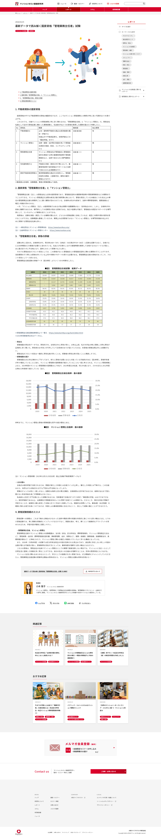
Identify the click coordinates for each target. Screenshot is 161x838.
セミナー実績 (54, 801)
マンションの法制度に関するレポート (131, 90)
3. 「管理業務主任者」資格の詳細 (31, 98)
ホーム (18, 13)
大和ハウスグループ (75, 832)
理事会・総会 (127, 43)
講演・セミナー (79, 4)
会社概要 (50, 832)
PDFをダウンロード (94, 571)
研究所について (97, 4)
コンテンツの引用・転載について (106, 797)
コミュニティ (127, 57)
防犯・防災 (126, 65)
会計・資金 (126, 79)
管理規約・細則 (127, 50)
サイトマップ (65, 832)
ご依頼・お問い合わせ (108, 771)
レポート (69, 9)
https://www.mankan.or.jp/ (60, 230)
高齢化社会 (126, 61)
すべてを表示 (126, 26)
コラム (92, 9)
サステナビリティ (128, 36)
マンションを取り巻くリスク (131, 54)
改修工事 (125, 76)
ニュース (63, 4)
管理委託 (125, 68)
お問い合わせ (57, 832)
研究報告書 (116, 9)
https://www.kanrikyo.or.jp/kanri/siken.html (66, 333)
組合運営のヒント (128, 39)
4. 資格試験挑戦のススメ (28, 101)
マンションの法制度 (129, 47)
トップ (44, 9)
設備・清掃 (126, 72)
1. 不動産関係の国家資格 (28, 92)
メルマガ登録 (114, 4)
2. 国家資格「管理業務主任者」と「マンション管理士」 (38, 95)
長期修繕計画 (127, 83)
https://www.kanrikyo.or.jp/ (59, 227)
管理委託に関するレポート (131, 96)
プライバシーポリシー (87, 832)
